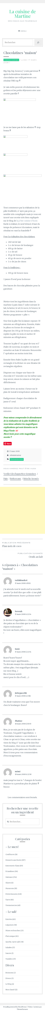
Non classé (10, 990)
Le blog (9, 984)
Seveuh (18, 611)
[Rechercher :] (23, 822)
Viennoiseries (11, 60)
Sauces (8, 953)
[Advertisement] (22, 510)
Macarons (10, 888)
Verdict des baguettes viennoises (19, 473)
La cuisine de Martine (22, 13)
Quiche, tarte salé (13, 942)
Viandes (9, 959)
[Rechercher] (38, 42)
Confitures (10, 854)
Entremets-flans (12, 866)
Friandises (10, 871)
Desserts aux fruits (13, 860)
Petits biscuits (11, 894)
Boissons (9, 973)
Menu (24, 31)
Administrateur (15, 455)
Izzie (17, 649)
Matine (18, 721)
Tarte (8, 900)
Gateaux (9, 877)
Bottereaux (15, 478)
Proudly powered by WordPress (14, 1007)
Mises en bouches (13, 930)
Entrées (9, 919)
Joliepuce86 (21, 693)
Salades (9, 947)
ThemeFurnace (22, 1009)
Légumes (9, 925)
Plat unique (10, 936)
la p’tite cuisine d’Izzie (27, 221)
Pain (5, 478)
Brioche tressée (31, 478)
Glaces (8, 883)
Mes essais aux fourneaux (22, 21)
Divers (8, 978)
